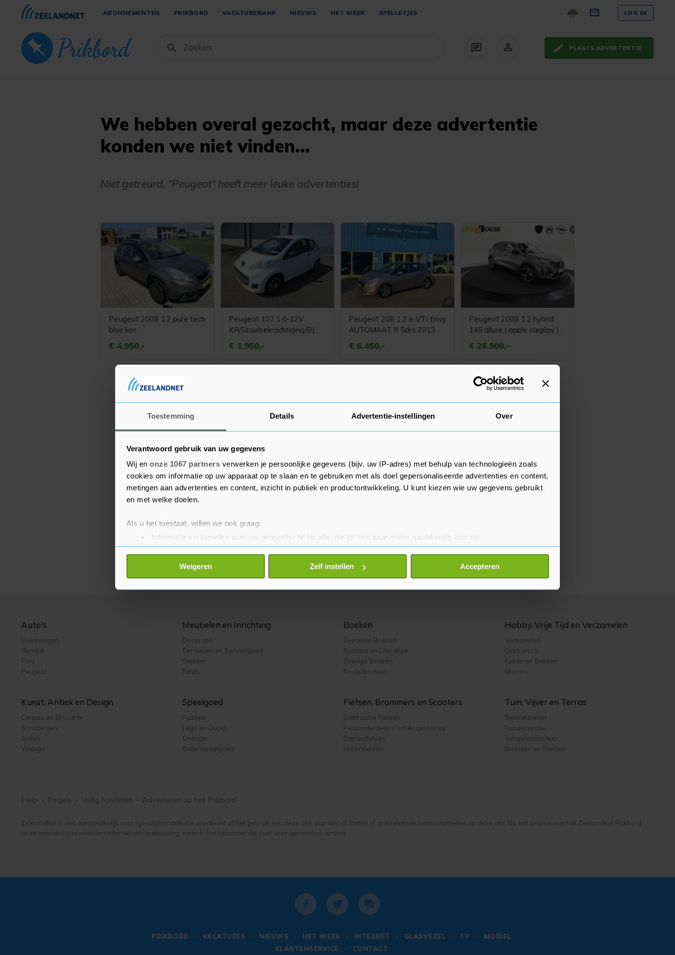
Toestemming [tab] (170, 416)
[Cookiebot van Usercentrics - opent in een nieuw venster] (480, 383)
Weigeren (195, 566)
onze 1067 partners (185, 464)
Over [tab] (504, 416)
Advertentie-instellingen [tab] (393, 416)
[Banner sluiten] (545, 383)
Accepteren (480, 566)
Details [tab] (282, 416)
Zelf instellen (332, 566)
